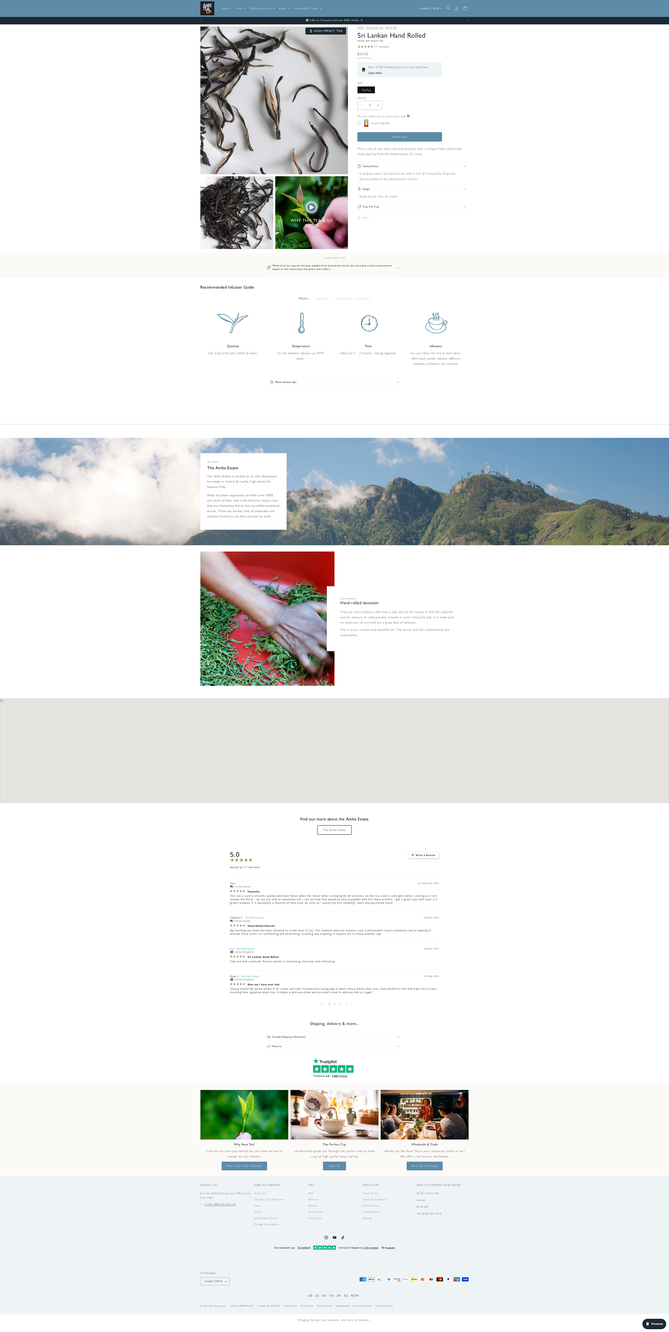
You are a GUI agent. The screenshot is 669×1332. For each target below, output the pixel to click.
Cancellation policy (384, 1306)
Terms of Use (371, 1193)
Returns (313, 1205)
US (317, 1295)
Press (257, 1205)
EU (346, 1295)
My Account (316, 1212)
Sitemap (367, 1218)
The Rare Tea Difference (269, 1199)
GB (310, 1295)
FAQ (311, 1193)
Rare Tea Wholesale (424, 1166)
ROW (355, 1295)
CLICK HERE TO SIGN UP (220, 1204)
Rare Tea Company (217, 1306)
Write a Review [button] (425, 855)
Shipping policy (342, 1306)
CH (331, 1295)
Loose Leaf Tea (374, 28)
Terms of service (324, 1306)
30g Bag (366, 89)
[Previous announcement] (201, 20)
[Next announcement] (468, 20)
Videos (258, 1212)
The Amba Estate (334, 830)
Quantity (362, 97)
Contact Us (315, 1218)
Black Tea (391, 28)
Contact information (362, 1306)
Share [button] (365, 217)
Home (360, 28)
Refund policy (291, 1306)
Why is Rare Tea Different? (244, 1166)
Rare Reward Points (266, 1218)
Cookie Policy (371, 1212)
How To (334, 1166)
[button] (240, 8)
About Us (260, 1193)
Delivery (314, 1199)
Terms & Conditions (374, 1199)
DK (339, 1295)
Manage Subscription (266, 1224)
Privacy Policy (371, 1205)
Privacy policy (307, 1306)
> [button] (347, 1003)
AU (324, 1295)
